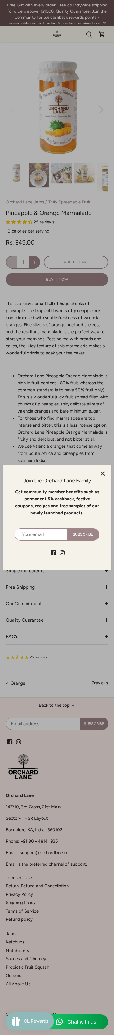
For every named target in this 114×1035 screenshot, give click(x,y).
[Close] (102, 473)
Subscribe (83, 534)
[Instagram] (62, 552)
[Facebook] (53, 552)
